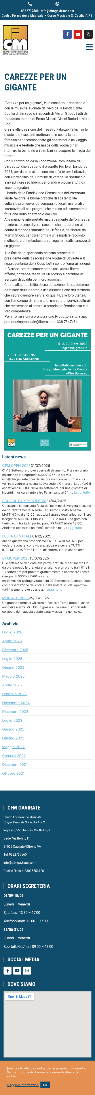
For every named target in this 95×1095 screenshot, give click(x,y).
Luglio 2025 (12, 658)
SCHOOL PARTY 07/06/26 (24, 501)
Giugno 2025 (13, 667)
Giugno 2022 (13, 738)
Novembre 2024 (16, 703)
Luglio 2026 (12, 632)
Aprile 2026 (12, 641)
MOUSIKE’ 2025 (15, 598)
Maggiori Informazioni (23, 1085)
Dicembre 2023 (15, 711)
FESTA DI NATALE (17, 536)
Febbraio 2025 (14, 694)
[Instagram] (88, 34)
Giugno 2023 (13, 729)
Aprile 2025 (12, 685)
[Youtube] (78, 34)
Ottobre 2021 (13, 773)
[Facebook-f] (67, 34)
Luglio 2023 (12, 720)
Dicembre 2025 (15, 650)
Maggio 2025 (13, 676)
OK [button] (45, 1085)
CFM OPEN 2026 (16, 465)
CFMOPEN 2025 (16, 558)
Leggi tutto (82, 492)
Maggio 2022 (13, 747)
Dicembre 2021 (15, 764)
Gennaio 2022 (14, 755)
